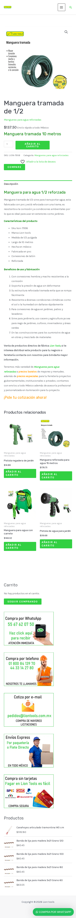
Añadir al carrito (32, 145)
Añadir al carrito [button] (13, 473)
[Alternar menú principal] (61, 7)
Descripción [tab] (11, 183)
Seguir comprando (23, 601)
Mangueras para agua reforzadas (22, 119)
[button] (70, 7)
